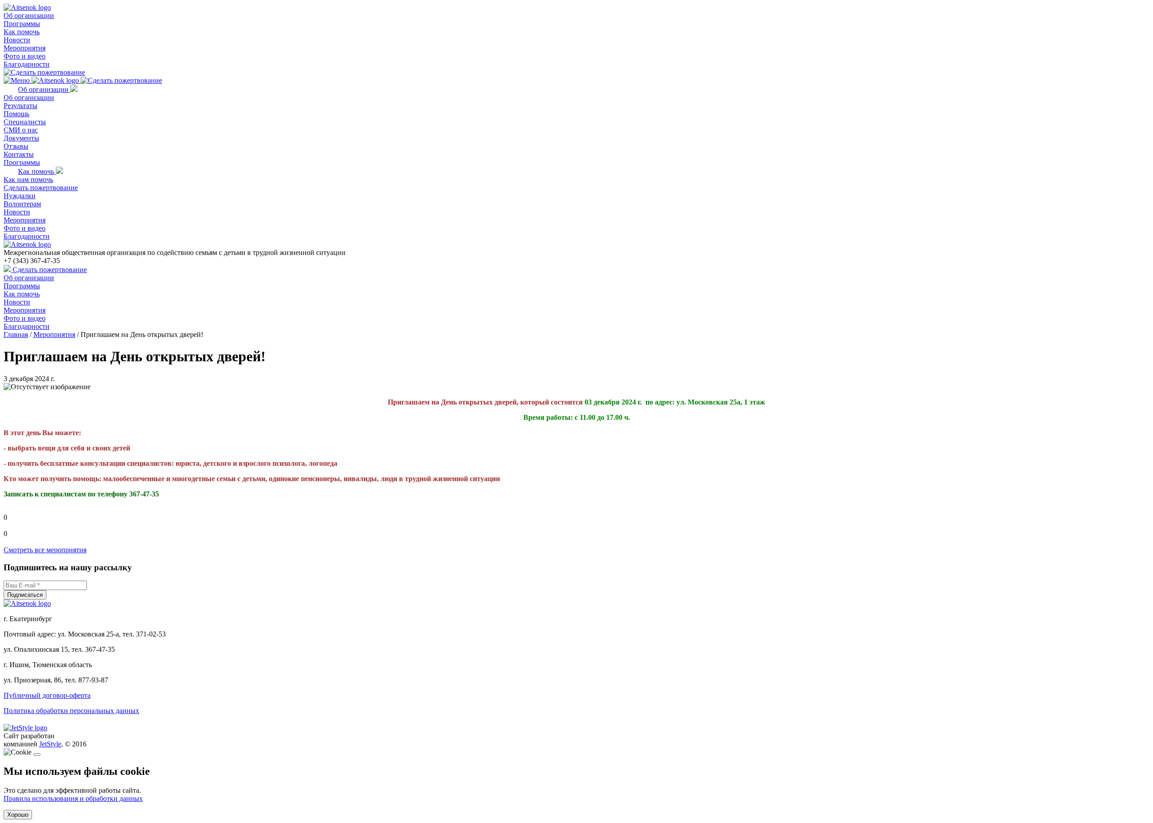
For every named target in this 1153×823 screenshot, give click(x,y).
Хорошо (17, 814)
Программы (22, 23)
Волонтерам (22, 204)
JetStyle (50, 744)
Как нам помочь (28, 179)
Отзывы (16, 146)
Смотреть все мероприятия (45, 550)
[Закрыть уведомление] (37, 754)
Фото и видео (24, 56)
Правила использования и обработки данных (73, 798)
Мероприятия (24, 48)
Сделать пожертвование (41, 187)
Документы (21, 138)
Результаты (20, 105)
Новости (17, 40)
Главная (16, 334)
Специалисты (25, 122)
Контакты (19, 154)
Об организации (29, 15)
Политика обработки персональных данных (71, 710)
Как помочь (22, 32)
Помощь (16, 114)
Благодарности (27, 64)
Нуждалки (20, 196)
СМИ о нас (21, 130)
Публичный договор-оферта (47, 695)
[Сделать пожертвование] (44, 72)
